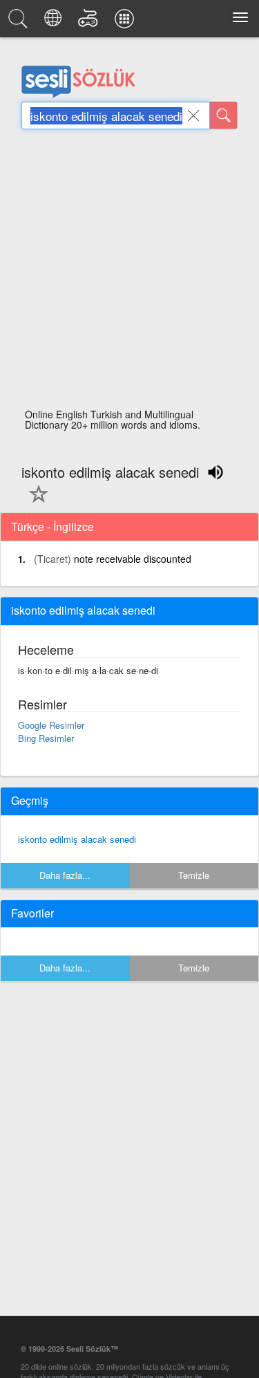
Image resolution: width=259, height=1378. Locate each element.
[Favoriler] (35, 502)
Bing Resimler (46, 738)
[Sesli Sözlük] (20, 22)
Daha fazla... (64, 875)
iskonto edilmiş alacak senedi (77, 839)
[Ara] (224, 115)
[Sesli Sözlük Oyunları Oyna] (90, 22)
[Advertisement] (129, 272)
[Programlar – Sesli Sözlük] (126, 22)
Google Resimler (51, 725)
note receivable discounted (132, 559)
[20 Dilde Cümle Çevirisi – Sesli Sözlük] (55, 22)
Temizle (193, 875)
